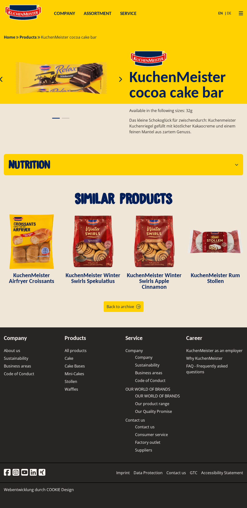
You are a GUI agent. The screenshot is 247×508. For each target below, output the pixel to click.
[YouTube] (24, 472)
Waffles (71, 389)
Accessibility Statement (222, 472)
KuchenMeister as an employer (214, 350)
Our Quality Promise (153, 411)
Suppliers (143, 450)
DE (229, 13)
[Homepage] (23, 20)
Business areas (17, 366)
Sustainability (16, 358)
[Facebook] (7, 472)
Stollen (71, 381)
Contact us (135, 420)
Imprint (123, 472)
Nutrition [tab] (29, 164)
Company (134, 350)
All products (76, 350)
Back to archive (120, 306)
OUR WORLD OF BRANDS (147, 389)
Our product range (152, 403)
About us (12, 350)
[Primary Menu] (239, 13)
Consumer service (151, 434)
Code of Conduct (19, 373)
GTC (193, 472)
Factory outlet (147, 442)
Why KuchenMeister (204, 358)
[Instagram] (16, 472)
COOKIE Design (60, 489)
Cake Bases (75, 366)
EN (221, 13)
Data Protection (148, 472)
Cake (69, 358)
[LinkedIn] (33, 472)
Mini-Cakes (74, 373)
